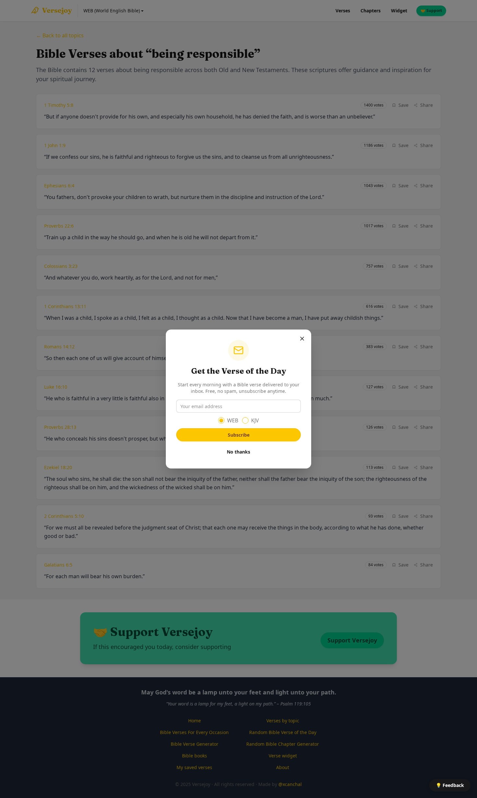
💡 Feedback (450, 785)
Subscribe (239, 435)
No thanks (238, 452)
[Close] (302, 338)
